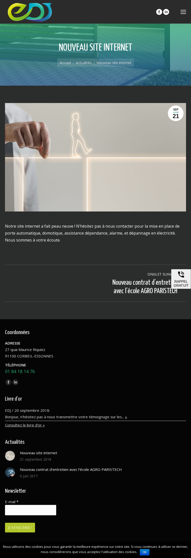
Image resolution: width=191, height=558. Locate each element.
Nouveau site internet (38, 452)
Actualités (84, 62)
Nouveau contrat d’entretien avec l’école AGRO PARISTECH (71, 469)
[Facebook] (159, 12)
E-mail (11, 501)
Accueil (65, 62)
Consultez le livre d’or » (25, 424)
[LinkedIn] (166, 12)
